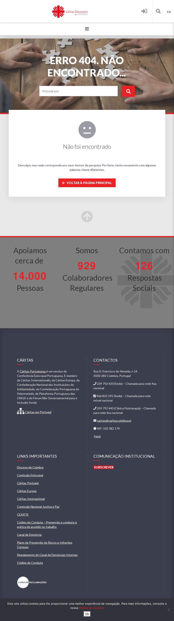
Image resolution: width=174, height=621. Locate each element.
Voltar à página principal (89, 183)
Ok (87, 614)
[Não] (169, 610)
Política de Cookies (91, 608)
